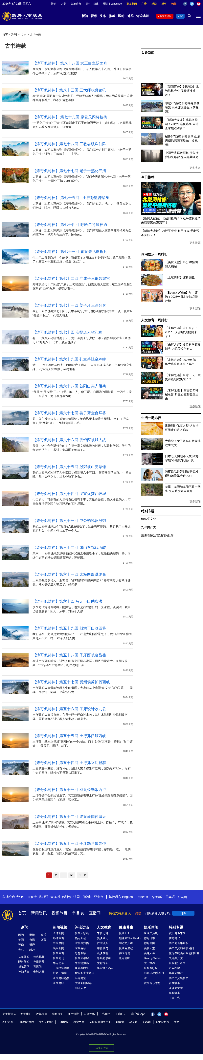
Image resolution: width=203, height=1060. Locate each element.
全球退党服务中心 (100, 1022)
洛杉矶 (43, 897)
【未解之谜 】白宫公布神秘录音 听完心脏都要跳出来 (181, 394)
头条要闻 (23, 956)
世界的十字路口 (84, 973)
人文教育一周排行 (154, 320)
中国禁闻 (58, 943)
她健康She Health (130, 938)
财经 (32, 944)
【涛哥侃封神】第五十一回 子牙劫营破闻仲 (69, 843)
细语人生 (80, 988)
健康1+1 (124, 933)
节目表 (78, 913)
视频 (94, 16)
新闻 (85, 16)
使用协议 (73, 1013)
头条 (103, 16)
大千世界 (149, 963)
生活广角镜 (151, 933)
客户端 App (138, 1013)
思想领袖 (80, 953)
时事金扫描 (82, 943)
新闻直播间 (165, 16)
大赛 (63, 3)
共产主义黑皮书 (178, 978)
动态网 (133, 1022)
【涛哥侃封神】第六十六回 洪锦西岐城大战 (69, 440)
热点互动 (80, 938)
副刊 (14, 34)
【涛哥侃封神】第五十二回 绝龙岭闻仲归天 (69, 816)
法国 (76, 897)
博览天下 (23, 966)
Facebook (185, 4)
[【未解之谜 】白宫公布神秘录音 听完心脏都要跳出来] (152, 398)
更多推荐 (195, 242)
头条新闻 (147, 53)
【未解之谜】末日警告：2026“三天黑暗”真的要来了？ (181, 332)
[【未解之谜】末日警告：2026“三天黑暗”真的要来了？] (152, 336)
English (127, 897)
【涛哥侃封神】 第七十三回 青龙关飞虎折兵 (70, 251)
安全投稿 (89, 1013)
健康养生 (126, 927)
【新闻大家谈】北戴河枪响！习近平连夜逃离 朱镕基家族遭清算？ (181, 124)
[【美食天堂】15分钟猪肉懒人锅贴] (152, 270)
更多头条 (195, 167)
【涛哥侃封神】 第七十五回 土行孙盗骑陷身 (71, 198)
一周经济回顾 (61, 968)
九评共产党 (148, 527)
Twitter (192, 4)
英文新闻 (131, 3)
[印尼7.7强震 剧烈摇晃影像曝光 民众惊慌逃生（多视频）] (152, 111)
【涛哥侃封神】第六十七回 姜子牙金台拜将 (69, 413)
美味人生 (149, 953)
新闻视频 (60, 927)
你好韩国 (149, 943)
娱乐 (43, 934)
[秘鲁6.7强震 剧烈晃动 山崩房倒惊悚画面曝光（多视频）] (152, 144)
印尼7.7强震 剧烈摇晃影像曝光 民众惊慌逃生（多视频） (182, 107)
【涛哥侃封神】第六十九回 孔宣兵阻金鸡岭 (69, 359)
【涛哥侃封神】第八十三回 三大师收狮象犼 (69, 90)
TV (181, 16)
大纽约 (20, 897)
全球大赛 (38, 971)
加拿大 (32, 897)
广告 (144, 3)
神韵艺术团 (27, 1022)
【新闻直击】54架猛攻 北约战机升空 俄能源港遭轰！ (182, 91)
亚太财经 (58, 983)
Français (142, 897)
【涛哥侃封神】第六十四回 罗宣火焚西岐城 (69, 494)
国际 (21, 934)
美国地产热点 (105, 968)
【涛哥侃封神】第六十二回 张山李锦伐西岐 (69, 547)
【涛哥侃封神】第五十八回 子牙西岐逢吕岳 (69, 655)
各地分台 (76, 3)
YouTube (199, 4)
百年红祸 (174, 968)
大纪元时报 (46, 1022)
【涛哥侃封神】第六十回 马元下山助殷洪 (67, 601)
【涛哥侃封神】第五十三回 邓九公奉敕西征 (69, 790)
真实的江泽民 (177, 963)
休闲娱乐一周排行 (154, 254)
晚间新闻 (58, 948)
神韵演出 (23, 971)
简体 (96, 3)
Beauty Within (152, 958)
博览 (130, 16)
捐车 (164, 3)
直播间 (95, 913)
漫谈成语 (102, 953)
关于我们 (25, 1013)
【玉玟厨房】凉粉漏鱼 (180, 277)
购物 (173, 3)
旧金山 (86, 897)
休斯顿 (66, 897)
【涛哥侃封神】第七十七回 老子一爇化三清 (69, 171)
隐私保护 (57, 1013)
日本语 (170, 897)
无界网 (146, 1022)
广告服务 (105, 1013)
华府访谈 (58, 963)
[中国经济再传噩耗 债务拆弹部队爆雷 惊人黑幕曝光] (152, 161)
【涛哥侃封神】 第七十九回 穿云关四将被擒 (70, 117)
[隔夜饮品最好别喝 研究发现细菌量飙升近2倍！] (152, 479)
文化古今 (102, 963)
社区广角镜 (60, 973)
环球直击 (58, 938)
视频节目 (59, 913)
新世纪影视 (162, 1022)
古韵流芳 (102, 943)
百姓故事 (174, 983)
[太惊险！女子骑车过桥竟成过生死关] (152, 449)
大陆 (21, 949)
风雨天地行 (176, 973)
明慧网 (120, 1022)
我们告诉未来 (177, 933)
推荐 (112, 16)
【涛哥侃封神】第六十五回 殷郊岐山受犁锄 (69, 467)
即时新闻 (23, 961)
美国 (21, 939)
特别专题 (147, 511)
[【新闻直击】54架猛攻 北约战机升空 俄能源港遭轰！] (152, 94)
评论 (21, 944)
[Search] (171, 214)
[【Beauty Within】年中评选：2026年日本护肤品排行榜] (152, 300)
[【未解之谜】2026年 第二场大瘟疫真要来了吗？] (152, 367)
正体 (88, 3)
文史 (23, 34)
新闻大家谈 (82, 933)
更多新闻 (195, 308)
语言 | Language (112, 3)
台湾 (32, 939)
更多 (177, 1022)
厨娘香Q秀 (150, 968)
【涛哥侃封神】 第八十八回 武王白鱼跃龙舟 (70, 63)
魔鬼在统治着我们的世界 (157, 535)
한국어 (182, 897)
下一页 (82, 875)
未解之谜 (102, 933)
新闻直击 (58, 953)
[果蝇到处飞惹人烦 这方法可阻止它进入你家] (152, 433)
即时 (121, 16)
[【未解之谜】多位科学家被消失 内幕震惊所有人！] (152, 352)
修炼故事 (174, 993)
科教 (32, 949)
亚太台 (98, 897)
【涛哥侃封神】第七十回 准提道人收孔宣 (67, 332)
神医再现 (124, 953)
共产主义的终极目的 (181, 948)
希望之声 (78, 1022)
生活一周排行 (151, 418)
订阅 (183, 913)
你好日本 (149, 938)
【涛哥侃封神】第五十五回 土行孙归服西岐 (69, 736)
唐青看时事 (82, 968)
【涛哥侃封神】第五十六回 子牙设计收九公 (69, 709)
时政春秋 (80, 948)
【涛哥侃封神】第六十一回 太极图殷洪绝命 (69, 574)
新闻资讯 (39, 913)
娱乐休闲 (151, 927)
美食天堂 (149, 948)
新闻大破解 (82, 958)
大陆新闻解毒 (83, 983)
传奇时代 (174, 938)
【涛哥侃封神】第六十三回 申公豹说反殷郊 (69, 521)
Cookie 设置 (101, 1048)
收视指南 (41, 1013)
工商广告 (174, 997)
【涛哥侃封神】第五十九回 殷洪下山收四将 (69, 628)
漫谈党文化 (176, 988)
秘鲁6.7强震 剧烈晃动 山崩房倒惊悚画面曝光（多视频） (182, 140)
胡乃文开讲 (126, 943)
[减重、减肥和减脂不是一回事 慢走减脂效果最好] (152, 494)
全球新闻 (58, 933)
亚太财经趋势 (61, 978)
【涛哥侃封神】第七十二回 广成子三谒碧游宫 (71, 278)
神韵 (53, 3)
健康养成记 (126, 948)
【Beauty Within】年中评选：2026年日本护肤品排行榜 (181, 296)
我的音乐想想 (152, 983)
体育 (43, 939)
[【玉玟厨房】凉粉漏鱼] (152, 285)
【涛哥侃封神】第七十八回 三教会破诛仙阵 (69, 144)
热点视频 (38, 956)
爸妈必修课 (104, 958)
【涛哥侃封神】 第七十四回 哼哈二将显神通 (70, 225)
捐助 (154, 3)
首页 (5, 34)
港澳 (32, 934)
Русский (157, 897)
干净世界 (63, 1022)
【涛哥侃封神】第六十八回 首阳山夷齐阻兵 (69, 386)
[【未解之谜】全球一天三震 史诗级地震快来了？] (152, 383)
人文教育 (104, 927)
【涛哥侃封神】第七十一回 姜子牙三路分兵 (69, 305)
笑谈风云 (102, 938)
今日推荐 (147, 177)
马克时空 (80, 978)
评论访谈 (142, 16)
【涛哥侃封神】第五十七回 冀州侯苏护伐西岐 (71, 682)
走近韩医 (124, 958)
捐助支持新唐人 (120, 913)
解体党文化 (148, 519)
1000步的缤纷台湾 (154, 975)
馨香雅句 (102, 948)
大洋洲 (55, 897)
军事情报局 (82, 963)
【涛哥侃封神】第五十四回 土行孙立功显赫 (69, 763)
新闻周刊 (58, 958)
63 (71, 875)
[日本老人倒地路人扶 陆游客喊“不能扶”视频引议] (152, 464)
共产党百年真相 (178, 943)
